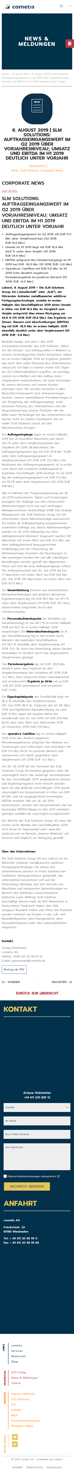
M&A (14, 1415)
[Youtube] (15, 1437)
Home (5, 74)
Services (17, 1351)
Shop (14, 1362)
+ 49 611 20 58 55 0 (23, 1238)
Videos (16, 1383)
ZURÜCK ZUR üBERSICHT (37, 993)
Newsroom (18, 1356)
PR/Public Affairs (22, 1426)
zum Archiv (9, 191)
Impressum (54, 1467)
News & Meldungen (24, 1378)
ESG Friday (18, 1372)
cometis (16, 1345)
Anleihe (16, 1410)
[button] (61, 6)
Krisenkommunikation (25, 1421)
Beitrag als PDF (14, 969)
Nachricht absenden (27, 1186)
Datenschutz (34, 1467)
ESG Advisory (20, 1399)
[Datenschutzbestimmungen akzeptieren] (58, 1176)
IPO (13, 1405)
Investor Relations (23, 1394)
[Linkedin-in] (15, 1444)
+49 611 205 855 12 (37, 1097)
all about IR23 (20, 74)
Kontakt (17, 1467)
